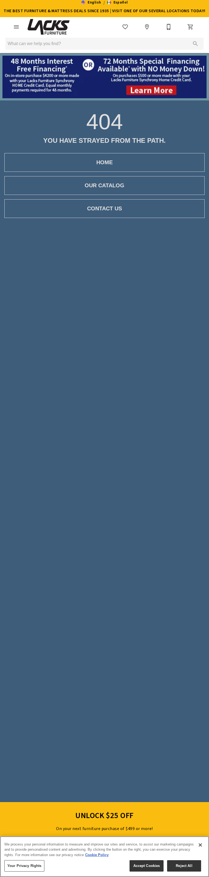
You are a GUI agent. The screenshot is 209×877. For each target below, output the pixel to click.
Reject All (184, 866)
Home (104, 162)
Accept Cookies (146, 866)
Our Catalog (104, 185)
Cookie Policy (97, 855)
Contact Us (104, 208)
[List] (125, 26)
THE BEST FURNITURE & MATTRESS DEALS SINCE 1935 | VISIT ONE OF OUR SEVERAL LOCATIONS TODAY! (104, 11)
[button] (91, 2)
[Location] (146, 26)
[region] (104, 856)
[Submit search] (195, 44)
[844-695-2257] (168, 26)
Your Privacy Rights (24, 866)
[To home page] (48, 27)
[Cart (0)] (190, 26)
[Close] (200, 845)
